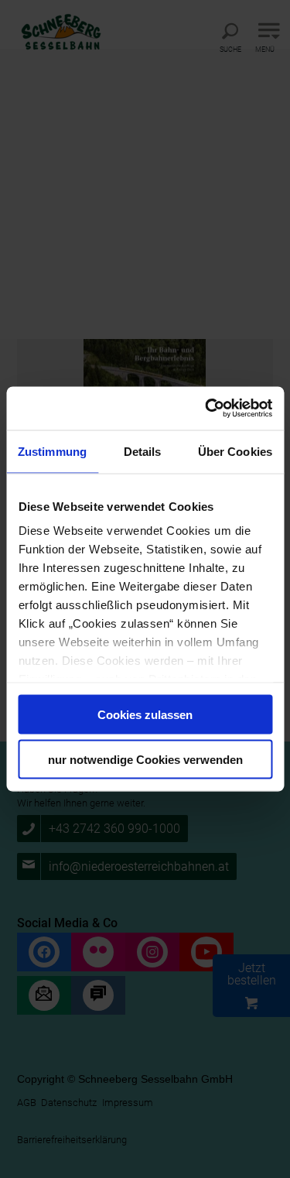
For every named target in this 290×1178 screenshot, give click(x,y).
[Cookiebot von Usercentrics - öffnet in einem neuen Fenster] (206, 409)
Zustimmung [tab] (52, 450)
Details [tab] (143, 450)
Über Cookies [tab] (235, 450)
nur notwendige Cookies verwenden (145, 759)
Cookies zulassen (145, 714)
